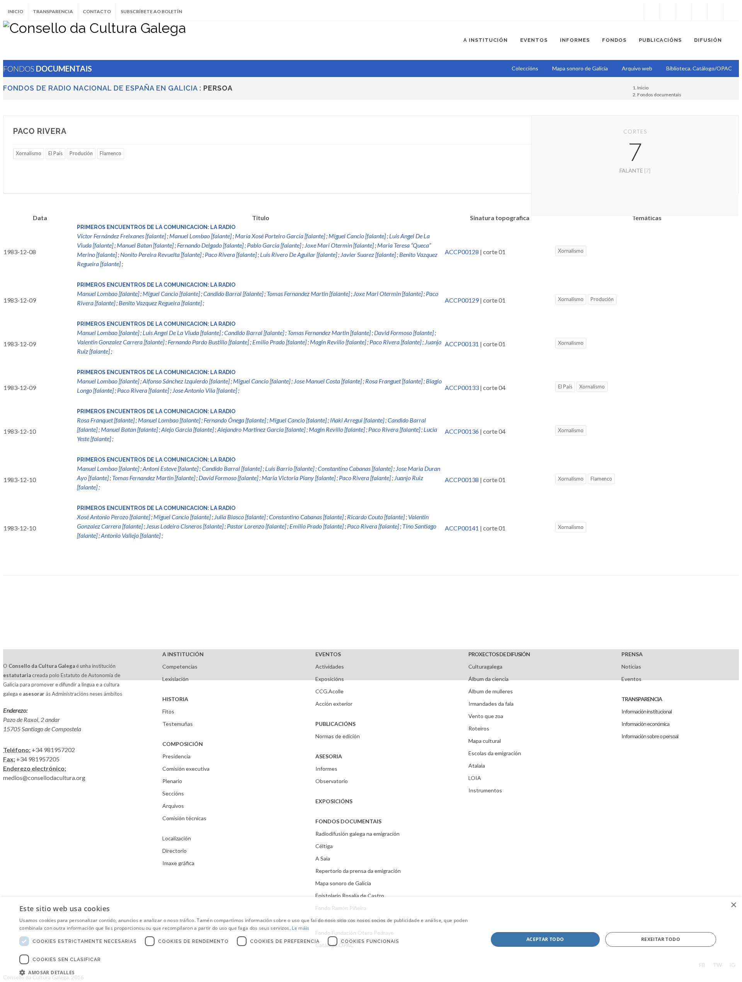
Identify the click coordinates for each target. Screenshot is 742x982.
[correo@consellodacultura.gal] (731, 11)
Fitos (168, 711)
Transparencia (53, 11)
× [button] (733, 905)
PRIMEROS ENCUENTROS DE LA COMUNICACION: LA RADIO (156, 227)
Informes (326, 768)
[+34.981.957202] (715, 11)
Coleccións (525, 68)
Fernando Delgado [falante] (210, 245)
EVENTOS (328, 654)
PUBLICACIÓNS (335, 723)
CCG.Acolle (329, 691)
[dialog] (371, 939)
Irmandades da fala (491, 703)
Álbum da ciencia (488, 679)
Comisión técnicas (184, 818)
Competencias (179, 666)
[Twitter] (668, 11)
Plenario (172, 781)
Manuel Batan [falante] (145, 245)
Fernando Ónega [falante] (235, 420)
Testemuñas (177, 723)
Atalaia (476, 765)
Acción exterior (333, 703)
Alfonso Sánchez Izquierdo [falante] (186, 381)
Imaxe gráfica (178, 863)
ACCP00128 (462, 251)
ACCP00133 (462, 387)
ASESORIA (328, 756)
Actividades (329, 666)
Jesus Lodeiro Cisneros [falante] (184, 526)
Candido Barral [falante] (233, 293)
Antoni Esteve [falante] (170, 468)
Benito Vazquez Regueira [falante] (160, 302)
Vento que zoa (485, 716)
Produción (81, 153)
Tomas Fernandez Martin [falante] (308, 293)
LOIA (474, 778)
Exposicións (329, 679)
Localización (176, 838)
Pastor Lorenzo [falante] (256, 526)
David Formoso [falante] (404, 332)
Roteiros (478, 728)
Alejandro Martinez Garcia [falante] (261, 429)
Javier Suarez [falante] (368, 254)
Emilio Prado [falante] (279, 342)
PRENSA (632, 654)
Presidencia (176, 756)
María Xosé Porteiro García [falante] (280, 236)
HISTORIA (175, 699)
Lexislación (175, 679)
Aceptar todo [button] (545, 939)
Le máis (300, 928)
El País (55, 153)
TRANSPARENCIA (641, 699)
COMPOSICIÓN (182, 744)
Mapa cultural (484, 740)
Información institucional (646, 711)
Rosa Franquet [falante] (105, 420)
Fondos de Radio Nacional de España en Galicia (100, 88)
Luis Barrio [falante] (289, 468)
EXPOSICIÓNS (333, 801)
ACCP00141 (462, 528)
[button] (246, 972)
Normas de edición (337, 736)
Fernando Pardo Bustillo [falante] (208, 342)
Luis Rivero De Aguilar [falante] (298, 254)
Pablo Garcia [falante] (274, 245)
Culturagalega (485, 666)
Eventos (631, 679)
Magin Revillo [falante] (338, 342)
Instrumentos (485, 790)
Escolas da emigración (494, 753)
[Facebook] (652, 11)
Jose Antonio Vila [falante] (204, 390)
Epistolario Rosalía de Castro (349, 895)
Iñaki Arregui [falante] (357, 420)
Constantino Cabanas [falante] (355, 468)
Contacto (97, 11)
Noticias (631, 666)
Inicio (15, 11)
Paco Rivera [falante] (231, 254)
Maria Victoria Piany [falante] (298, 477)
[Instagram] (636, 11)
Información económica (645, 723)
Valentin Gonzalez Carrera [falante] (120, 342)
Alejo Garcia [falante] (187, 429)
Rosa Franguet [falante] (393, 381)
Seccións (173, 793)
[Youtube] (699, 11)
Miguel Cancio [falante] (357, 236)
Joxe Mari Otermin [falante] (339, 245)
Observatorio (331, 781)
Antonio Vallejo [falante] (130, 535)
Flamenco (110, 153)
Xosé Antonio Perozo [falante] (113, 516)
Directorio (174, 850)
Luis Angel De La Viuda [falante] (182, 332)
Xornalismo (28, 153)
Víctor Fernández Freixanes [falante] (121, 236)
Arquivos (173, 805)
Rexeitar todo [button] (660, 939)
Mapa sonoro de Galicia (343, 883)
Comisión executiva (185, 768)
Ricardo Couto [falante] (376, 516)
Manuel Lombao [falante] (200, 236)
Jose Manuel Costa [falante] (328, 381)
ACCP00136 (462, 431)
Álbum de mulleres (490, 691)
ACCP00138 (462, 479)
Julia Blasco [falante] (239, 516)
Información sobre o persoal (649, 736)
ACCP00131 (462, 343)
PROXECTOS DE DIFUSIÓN (499, 654)
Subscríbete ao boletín (151, 11)
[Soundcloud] (683, 11)
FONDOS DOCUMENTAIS (348, 821)
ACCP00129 (462, 300)
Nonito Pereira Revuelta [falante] (160, 254)
